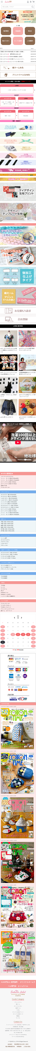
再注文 (30, 31)
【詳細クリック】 (26, 81)
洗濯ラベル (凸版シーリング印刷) (9, 550)
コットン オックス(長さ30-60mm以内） (10, 478)
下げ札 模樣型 (4, 578)
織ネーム (3, 519)
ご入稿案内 (30, 41)
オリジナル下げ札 (5, 573)
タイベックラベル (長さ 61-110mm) (8, 483)
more (32, 48)
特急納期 (18, 31)
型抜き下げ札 (4, 485)
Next (32, 16)
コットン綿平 (4, 538)
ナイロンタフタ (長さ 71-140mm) (8, 558)
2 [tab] (19, 25)
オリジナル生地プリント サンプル (8, 567)
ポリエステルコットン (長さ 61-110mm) (10, 507)
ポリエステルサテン (5, 539)
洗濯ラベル (18, 1008)
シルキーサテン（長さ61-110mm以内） (9, 500)
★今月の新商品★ (7, 473)
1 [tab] (17, 25)
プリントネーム (5, 492)
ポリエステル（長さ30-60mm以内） (9, 494)
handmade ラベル (4, 592)
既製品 (3, 582)
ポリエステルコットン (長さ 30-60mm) (9, 505)
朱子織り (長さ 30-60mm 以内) (7, 529)
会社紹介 (10, 1044)
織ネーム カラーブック (6, 610)
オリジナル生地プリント (6, 565)
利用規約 (19, 1046)
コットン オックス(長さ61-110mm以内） (10, 480)
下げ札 (18, 1010)
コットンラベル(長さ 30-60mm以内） (9, 501)
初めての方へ (6, 41)
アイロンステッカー (5, 487)
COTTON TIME (5, 703)
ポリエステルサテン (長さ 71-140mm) (9, 554)
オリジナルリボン (5, 535)
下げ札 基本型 (4, 576)
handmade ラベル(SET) (6, 594)
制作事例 (6, 31)
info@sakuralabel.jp (20, 1036)
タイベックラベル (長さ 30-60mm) (8, 481)
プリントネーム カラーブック (7, 608)
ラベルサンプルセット (6, 605)
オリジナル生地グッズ (18, 1014)
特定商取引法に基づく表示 (21, 1044)
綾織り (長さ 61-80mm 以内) (7, 527)
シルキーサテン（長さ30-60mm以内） (9, 498)
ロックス (3, 587)
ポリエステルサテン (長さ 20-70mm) (9, 552)
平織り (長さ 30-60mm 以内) (7, 521)
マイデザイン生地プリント (7, 562)
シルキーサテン (4, 543)
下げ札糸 (3, 585)
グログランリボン (5, 541)
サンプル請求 (4, 600)
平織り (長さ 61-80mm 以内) (7, 523)
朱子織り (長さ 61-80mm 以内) (7, 530)
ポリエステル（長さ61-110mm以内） (9, 496)
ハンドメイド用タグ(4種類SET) (8, 596)
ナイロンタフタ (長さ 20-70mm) (8, 556)
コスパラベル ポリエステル (7, 476)
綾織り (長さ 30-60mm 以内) (7, 525)
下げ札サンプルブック (6, 607)
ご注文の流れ (26, 1046)
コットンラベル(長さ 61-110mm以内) (9, 503)
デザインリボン (4, 545)
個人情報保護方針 (10, 1046)
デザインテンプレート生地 (7, 568)
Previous (4, 16)
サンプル (18, 1018)
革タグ (2, 590)
